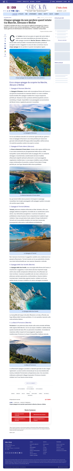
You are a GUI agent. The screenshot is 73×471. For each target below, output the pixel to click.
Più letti (44, 453)
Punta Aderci (34, 393)
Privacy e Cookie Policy (60, 444)
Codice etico (58, 447)
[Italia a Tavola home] (16, 442)
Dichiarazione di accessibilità (61, 450)
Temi (44, 445)
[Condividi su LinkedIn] (5, 43)
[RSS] (19, 11)
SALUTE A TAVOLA (33, 453)
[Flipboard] (17, 11)
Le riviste (44, 447)
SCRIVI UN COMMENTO (30, 383)
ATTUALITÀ (20, 13)
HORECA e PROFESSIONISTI (35, 450)
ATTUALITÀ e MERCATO (34, 444)
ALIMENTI (57, 13)
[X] (6, 11)
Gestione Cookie (59, 445)
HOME (38, 17)
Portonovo (30, 395)
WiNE (26, 13)
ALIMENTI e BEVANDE (34, 455)
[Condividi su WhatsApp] (5, 46)
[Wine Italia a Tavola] (11, 7)
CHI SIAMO (38, 1)
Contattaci (45, 452)
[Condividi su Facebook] (5, 39)
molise (23, 393)
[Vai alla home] (5, 14)
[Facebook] (4, 11)
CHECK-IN (15, 14)
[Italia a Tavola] (36, 7)
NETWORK (32, 1)
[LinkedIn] (8, 11)
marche (12, 393)
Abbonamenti (59, 1)
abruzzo (18, 393)
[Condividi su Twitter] (5, 41)
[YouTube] (13, 11)
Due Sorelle (46, 393)
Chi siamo (45, 450)
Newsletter (45, 449)
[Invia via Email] (5, 48)
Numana (28, 393)
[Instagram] (9, 11)
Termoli (40, 393)
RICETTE (46, 13)
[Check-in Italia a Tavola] (62, 7)
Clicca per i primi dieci (62, 40)
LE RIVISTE (19, 1)
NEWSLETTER (26, 1)
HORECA (40, 13)
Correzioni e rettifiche (60, 449)
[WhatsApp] (15, 11)
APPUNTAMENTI (32, 13)
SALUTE (51, 13)
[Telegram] (11, 11)
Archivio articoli (46, 444)
